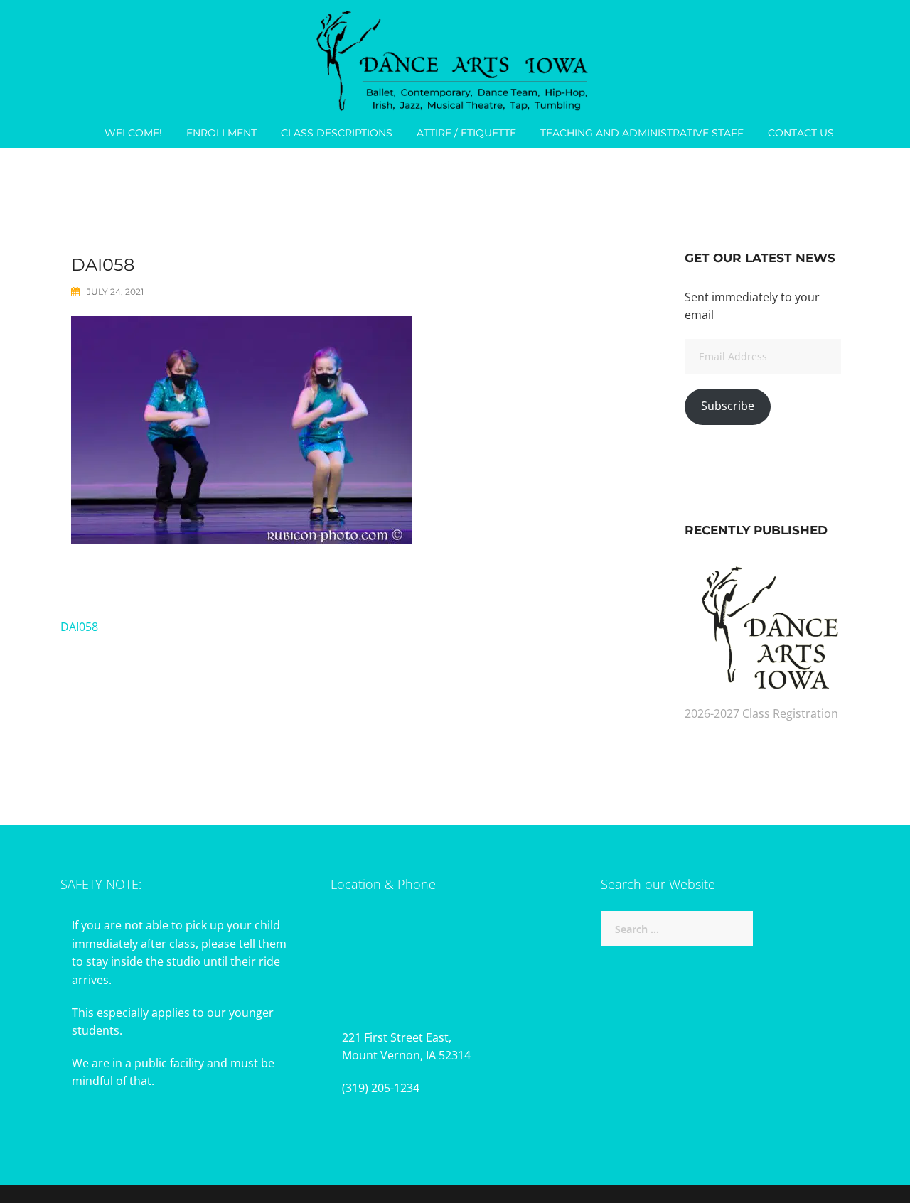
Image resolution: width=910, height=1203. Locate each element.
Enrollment (221, 132)
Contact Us (801, 132)
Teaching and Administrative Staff (642, 132)
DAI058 (79, 627)
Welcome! (133, 132)
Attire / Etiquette (466, 132)
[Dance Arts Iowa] (455, 57)
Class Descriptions (336, 132)
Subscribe (727, 406)
